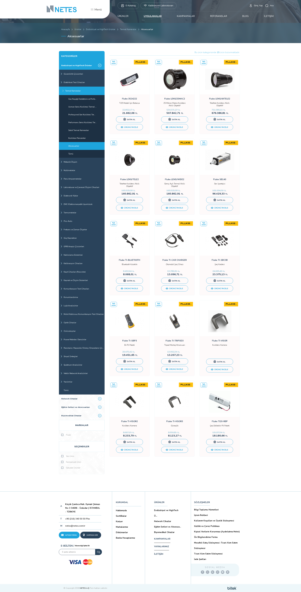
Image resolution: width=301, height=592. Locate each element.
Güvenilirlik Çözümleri (73, 74)
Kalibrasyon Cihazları (73, 263)
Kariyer (119, 521)
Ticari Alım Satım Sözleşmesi (208, 553)
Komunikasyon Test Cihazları (76, 289)
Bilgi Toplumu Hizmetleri (206, 509)
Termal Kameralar (128, 29)
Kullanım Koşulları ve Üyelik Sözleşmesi (214, 520)
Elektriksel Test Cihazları (74, 82)
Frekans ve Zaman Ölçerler (75, 229)
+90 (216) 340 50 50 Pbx (77, 518)
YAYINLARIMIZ (161, 546)
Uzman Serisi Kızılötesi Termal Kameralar (86, 107)
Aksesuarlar (73, 146)
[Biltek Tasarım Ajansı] (232, 588)
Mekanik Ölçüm (70, 162)
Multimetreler (69, 170)
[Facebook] (202, 572)
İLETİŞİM (269, 16)
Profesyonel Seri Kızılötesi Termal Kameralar (86, 114)
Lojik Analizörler (71, 305)
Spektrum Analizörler (73, 365)
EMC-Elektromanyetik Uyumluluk (78, 204)
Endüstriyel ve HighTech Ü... (166, 513)
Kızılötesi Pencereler (77, 138)
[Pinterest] (227, 572)
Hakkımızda (121, 510)
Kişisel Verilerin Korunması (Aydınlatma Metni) (217, 531)
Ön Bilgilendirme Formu (206, 537)
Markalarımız (122, 527)
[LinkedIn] (212, 572)
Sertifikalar (121, 516)
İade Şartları (200, 559)
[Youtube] (222, 572)
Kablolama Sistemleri (73, 255)
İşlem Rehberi (201, 515)
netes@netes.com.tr (75, 525)
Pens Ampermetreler (72, 179)
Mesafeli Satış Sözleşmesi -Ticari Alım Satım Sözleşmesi (216, 545)
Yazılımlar (68, 382)
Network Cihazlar (69, 398)
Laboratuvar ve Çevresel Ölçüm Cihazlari (81, 187)
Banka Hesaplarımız (125, 538)
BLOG (245, 16)
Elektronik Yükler (71, 196)
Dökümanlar (122, 532)
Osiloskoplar (70, 331)
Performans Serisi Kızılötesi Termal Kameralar (86, 122)
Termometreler (70, 212)
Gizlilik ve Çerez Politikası (206, 526)
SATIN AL (130, 119)
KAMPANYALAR (186, 16)
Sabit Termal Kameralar (78, 130)
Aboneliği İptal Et (82, 546)
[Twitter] (207, 572)
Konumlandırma (71, 297)
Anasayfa (65, 29)
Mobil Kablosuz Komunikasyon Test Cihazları (84, 314)
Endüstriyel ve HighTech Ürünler (100, 29)
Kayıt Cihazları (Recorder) (75, 272)
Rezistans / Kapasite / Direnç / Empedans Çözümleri (84, 348)
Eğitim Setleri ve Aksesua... (167, 526)
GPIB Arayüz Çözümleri (74, 246)
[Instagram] (217, 572)
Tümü (70, 154)
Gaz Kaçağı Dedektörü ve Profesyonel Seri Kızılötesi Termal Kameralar (86, 99)
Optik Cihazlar (70, 322)
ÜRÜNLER (123, 16)
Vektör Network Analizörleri (76, 373)
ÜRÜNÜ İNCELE (131, 127)
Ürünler (77, 29)
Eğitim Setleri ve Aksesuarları (75, 407)
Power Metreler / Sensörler (75, 339)
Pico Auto (68, 221)
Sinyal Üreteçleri (71, 356)
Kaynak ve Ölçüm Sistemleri (76, 280)
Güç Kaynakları (70, 238)
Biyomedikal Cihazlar (71, 415)
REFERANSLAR (218, 16)
